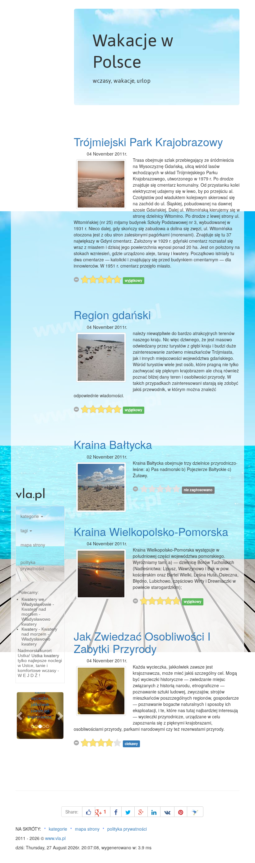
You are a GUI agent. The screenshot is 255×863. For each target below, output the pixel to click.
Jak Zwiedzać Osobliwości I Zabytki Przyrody (142, 642)
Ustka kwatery (45, 655)
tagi (25, 530)
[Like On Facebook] (88, 811)
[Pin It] (180, 811)
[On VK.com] (167, 811)
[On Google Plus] (141, 811)
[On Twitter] (128, 811)
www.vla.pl (55, 838)
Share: (71, 812)
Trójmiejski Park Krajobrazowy (148, 141)
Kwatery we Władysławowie (36, 602)
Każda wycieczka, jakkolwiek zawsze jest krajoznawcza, (40, 704)
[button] (20, 715)
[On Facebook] (116, 811)
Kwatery (29, 629)
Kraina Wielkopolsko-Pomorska (151, 531)
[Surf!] (195, 811)
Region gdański (112, 314)
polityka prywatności (32, 565)
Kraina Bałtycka (113, 444)
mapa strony (33, 545)
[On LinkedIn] (153, 811)
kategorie (30, 516)
